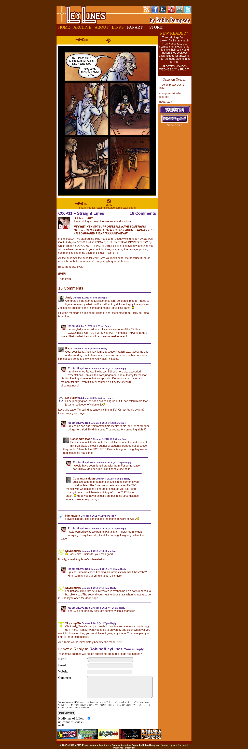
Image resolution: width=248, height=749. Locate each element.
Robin (72, 326)
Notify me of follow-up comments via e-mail (71, 722)
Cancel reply (134, 649)
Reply (104, 297)
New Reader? (174, 33)
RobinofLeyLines (79, 368)
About (101, 27)
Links (118, 27)
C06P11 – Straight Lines (81, 213)
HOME (64, 27)
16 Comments (143, 213)
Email (62, 665)
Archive (82, 27)
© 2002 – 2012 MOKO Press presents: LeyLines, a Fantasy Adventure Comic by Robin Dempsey (109, 745)
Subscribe (130, 747)
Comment (64, 677)
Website (63, 671)
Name (62, 659)
